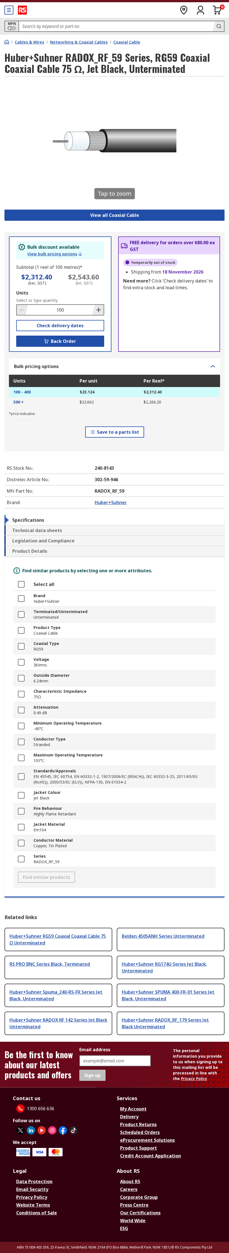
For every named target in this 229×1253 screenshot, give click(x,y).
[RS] (22, 10)
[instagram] (52, 1130)
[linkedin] (31, 1130)
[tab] (114, 520)
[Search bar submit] (218, 26)
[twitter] (20, 1130)
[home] (6, 42)
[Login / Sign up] (200, 10)
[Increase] (98, 310)
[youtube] (41, 1130)
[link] (54, 254)
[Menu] (8, 10)
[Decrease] (22, 310)
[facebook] (63, 1130)
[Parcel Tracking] (183, 10)
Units (22, 293)
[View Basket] (217, 10)
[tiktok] (73, 1130)
